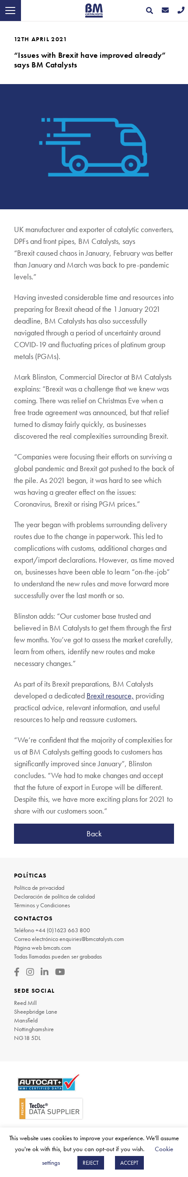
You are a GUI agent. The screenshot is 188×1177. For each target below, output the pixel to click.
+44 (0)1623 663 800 (62, 930)
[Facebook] (17, 972)
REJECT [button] (91, 1162)
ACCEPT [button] (129, 1162)
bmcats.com (57, 947)
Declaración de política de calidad (54, 896)
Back (94, 833)
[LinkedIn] (45, 972)
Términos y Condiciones (42, 905)
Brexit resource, (110, 696)
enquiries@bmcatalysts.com (91, 939)
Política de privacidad (39, 888)
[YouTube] (60, 972)
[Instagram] (30, 972)
